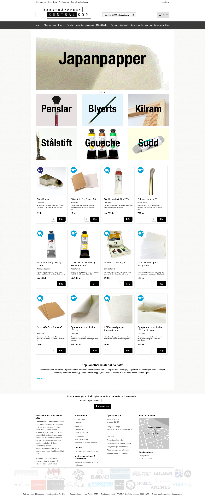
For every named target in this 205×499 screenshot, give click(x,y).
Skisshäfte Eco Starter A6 (83, 199)
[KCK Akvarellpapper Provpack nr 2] (141, 233)
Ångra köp (78, 426)
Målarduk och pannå (85, 25)
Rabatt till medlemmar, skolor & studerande (86, 463)
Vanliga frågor (80, 419)
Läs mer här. (52, 464)
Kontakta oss (41, 2)
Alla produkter (50, 25)
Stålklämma (43, 199)
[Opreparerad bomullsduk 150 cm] (74, 298)
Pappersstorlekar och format (117, 454)
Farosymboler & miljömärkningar (119, 443)
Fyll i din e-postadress (90, 400)
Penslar (70, 25)
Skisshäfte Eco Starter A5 (49, 327)
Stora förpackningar (139, 25)
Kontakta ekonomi (81, 433)
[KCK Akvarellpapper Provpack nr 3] (107, 298)
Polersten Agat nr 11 (147, 199)
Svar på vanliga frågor (79, 2)
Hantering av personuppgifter (86, 443)
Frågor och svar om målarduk (118, 450)
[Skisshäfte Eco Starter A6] (74, 170)
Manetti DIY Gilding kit (115, 262)
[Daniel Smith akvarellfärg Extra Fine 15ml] (74, 233)
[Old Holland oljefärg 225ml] (107, 170)
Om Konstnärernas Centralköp (86, 451)
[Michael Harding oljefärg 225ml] (40, 233)
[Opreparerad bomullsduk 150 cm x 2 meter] (141, 298)
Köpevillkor (52, 2)
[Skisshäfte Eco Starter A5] (40, 298)
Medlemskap (64, 2)
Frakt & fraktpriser (81, 440)
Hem (37, 25)
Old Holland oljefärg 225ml (117, 199)
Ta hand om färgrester (115, 440)
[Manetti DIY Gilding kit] (107, 233)
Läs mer (39, 378)
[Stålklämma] (40, 170)
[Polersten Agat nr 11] (141, 170)
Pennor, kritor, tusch (119, 25)
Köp (61, 219)
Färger (61, 25)
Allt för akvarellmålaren (160, 25)
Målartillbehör (102, 25)
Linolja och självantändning (117, 447)
